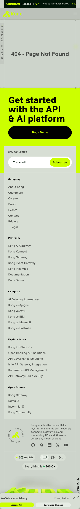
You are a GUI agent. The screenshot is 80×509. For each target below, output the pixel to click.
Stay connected (17, 152)
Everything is (40, 466)
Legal (13, 227)
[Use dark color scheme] (61, 457)
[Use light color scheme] (53, 457)
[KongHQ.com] (12, 13)
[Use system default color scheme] (44, 457)
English (24, 457)
